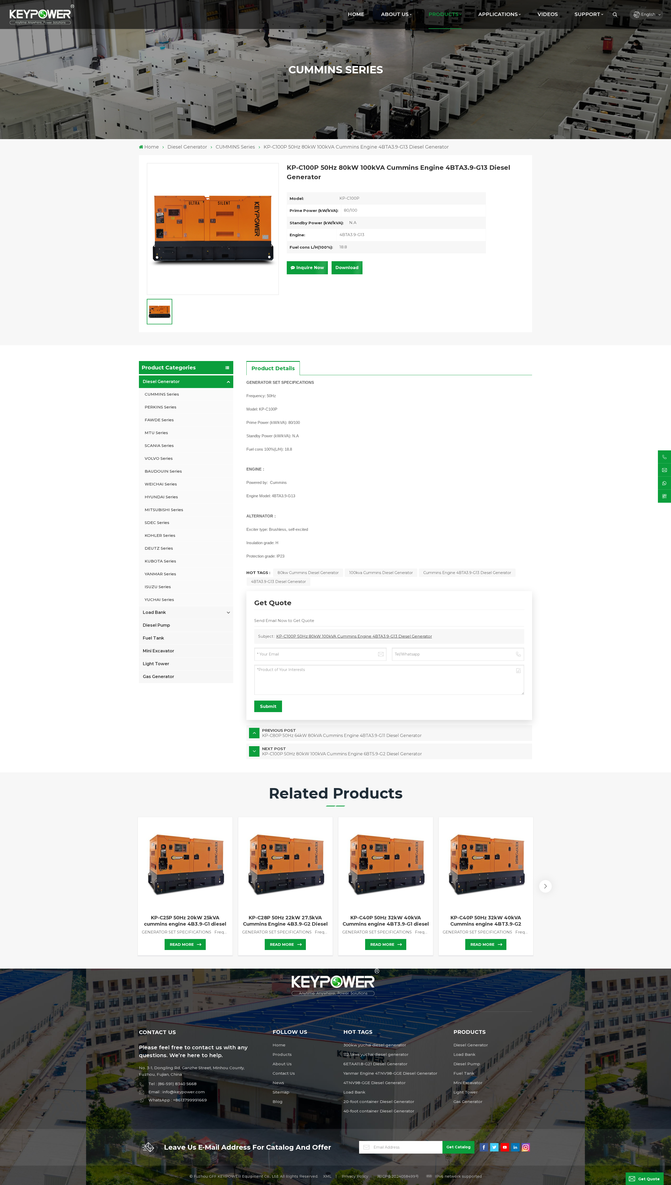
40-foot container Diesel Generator (378, 1110)
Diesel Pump (156, 625)
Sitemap (281, 1092)
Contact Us (284, 1073)
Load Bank (154, 612)
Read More (182, 944)
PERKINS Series (160, 407)
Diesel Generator (187, 147)
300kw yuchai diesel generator (374, 1044)
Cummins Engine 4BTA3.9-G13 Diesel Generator (467, 572)
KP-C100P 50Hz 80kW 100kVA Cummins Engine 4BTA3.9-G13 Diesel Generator (354, 636)
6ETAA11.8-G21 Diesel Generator (375, 1063)
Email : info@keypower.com (176, 1091)
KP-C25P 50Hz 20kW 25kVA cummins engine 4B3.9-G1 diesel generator (185, 921)
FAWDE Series (159, 419)
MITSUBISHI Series (164, 509)
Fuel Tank (153, 638)
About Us (395, 14)
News (278, 1082)
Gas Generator (158, 676)
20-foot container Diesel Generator (378, 1101)
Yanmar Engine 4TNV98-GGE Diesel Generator (390, 1073)
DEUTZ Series (159, 548)
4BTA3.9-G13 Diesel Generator (278, 581)
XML (327, 1176)
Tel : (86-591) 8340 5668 (172, 1083)
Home (356, 14)
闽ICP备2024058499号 (398, 1176)
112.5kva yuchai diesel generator (376, 1054)
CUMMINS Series (235, 147)
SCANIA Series (159, 445)
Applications (498, 14)
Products (282, 1054)
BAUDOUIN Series (163, 471)
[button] (545, 886)
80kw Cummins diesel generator (308, 572)
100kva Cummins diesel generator (381, 572)
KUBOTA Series (160, 561)
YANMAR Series (160, 573)
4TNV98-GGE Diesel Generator (374, 1082)
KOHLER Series (160, 535)
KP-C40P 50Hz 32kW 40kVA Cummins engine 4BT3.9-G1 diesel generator (386, 921)
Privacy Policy (355, 1176)
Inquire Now (310, 267)
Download (347, 267)
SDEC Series (157, 522)
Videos (548, 14)
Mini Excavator (158, 650)
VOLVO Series (159, 458)
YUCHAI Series (159, 599)
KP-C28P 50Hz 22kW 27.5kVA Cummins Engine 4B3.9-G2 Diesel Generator (285, 921)
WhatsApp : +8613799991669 (177, 1099)
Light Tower (156, 663)
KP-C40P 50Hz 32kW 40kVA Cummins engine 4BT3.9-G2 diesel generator (485, 921)
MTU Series (156, 432)
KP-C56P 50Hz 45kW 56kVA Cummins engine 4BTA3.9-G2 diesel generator (586, 921)
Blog (278, 1101)
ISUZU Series (158, 586)
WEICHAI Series (161, 484)
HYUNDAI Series (161, 496)
